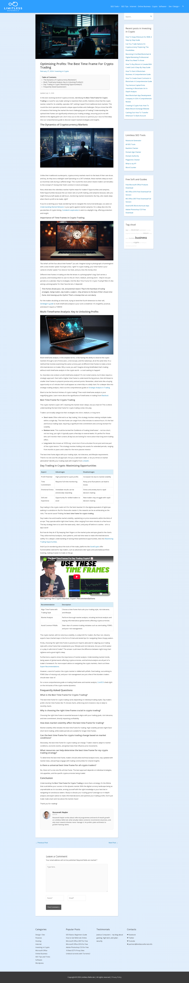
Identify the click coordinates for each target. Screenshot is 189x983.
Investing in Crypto (62, 71)
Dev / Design (174, 6)
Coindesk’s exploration (70, 210)
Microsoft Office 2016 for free (77, 944)
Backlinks (132, 238)
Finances (38, 938)
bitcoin (146, 233)
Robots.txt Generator (133, 140)
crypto (136, 242)
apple (127, 238)
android (134, 246)
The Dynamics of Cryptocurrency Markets (58, 80)
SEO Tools (115, 6)
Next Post (113, 843)
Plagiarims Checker (133, 160)
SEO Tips (124, 6)
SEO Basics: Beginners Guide (76, 935)
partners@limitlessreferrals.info (140, 944)
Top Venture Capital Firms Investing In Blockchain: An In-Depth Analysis (137, 88)
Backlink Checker (132, 148)
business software (135, 233)
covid (141, 233)
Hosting (38, 941)
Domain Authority (132, 156)
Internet (133, 6)
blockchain (135, 230)
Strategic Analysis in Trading (99, 388)
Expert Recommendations (49, 666)
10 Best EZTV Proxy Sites (75, 950)
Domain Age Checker (133, 152)
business (141, 238)
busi (130, 230)
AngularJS (128, 233)
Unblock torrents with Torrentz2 (78, 954)
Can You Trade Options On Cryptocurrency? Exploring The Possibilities (137, 47)
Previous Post (42, 843)
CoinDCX (100, 682)
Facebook (132, 935)
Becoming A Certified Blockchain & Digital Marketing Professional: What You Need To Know (138, 57)
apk (132, 242)
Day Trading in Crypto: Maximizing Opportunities (61, 84)
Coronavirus (129, 246)
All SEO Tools (130, 144)
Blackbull (105, 395)
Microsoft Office (41, 950)
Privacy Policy (116, 977)
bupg (150, 233)
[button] (183, 6)
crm (140, 242)
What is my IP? (131, 164)
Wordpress (39, 963)
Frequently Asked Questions (53, 87)
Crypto (155, 6)
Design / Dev (40, 935)
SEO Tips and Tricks (42, 957)
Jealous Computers (103, 935)
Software (162, 6)
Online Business (144, 6)
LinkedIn (85, 461)
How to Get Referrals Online (76, 938)
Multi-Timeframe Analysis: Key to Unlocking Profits (62, 82)
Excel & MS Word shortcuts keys (137, 206)
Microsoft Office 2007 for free (77, 941)
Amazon (144, 242)
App (127, 230)
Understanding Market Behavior (52, 207)
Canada (148, 230)
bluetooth (128, 242)
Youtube (132, 941)
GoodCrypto (94, 547)
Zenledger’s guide (46, 304)
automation (142, 230)
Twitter (131, 938)
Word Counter (131, 167)
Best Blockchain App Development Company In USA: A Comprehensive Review (139, 98)
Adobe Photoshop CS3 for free (77, 947)
